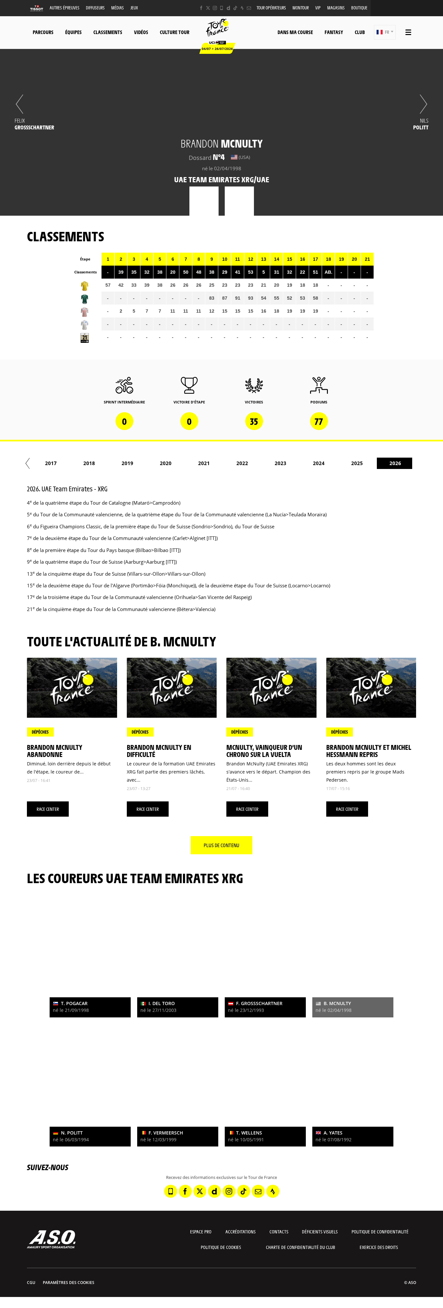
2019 (127, 463)
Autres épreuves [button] (64, 7)
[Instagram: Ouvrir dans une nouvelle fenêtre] (214, 8)
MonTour (301, 7)
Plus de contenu (221, 845)
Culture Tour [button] (174, 32)
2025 (357, 463)
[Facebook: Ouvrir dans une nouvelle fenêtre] (201, 8)
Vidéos (141, 32)
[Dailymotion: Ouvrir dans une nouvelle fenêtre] (228, 8)
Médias (117, 7)
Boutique (359, 7)
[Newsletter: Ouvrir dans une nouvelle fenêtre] (248, 8)
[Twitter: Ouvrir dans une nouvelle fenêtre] (208, 8)
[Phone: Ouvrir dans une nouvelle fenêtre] (221, 8)
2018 (89, 463)
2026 (395, 463)
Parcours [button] (43, 32)
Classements (107, 32)
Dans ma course (295, 32)
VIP (318, 7)
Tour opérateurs (271, 7)
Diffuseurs (95, 7)
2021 (204, 463)
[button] (385, 32)
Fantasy (334, 32)
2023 (280, 463)
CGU (31, 1282)
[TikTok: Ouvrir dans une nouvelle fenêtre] (235, 8)
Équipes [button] (73, 32)
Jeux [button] (134, 7)
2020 (166, 463)
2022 (242, 463)
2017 (51, 463)
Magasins (336, 7)
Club (360, 32)
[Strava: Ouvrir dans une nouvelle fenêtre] (242, 8)
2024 (319, 463)
